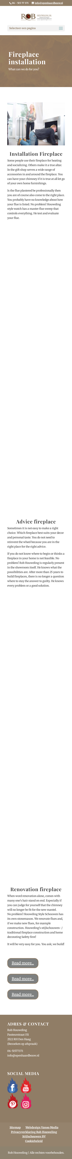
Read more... (23, 963)
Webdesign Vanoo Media (42, 1127)
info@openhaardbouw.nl (23, 1055)
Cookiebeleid (34, 1141)
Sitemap (15, 1127)
